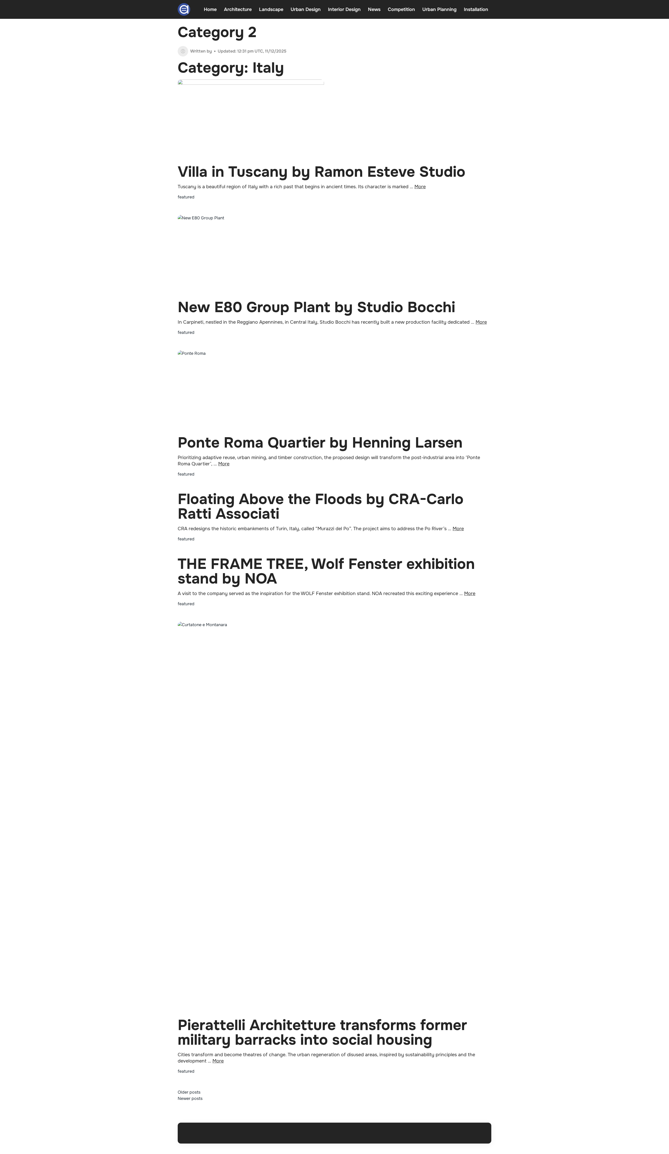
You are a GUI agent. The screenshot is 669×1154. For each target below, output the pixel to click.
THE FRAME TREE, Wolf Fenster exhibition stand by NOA (326, 571)
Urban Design (306, 9)
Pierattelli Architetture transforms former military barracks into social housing (322, 1032)
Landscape (271, 9)
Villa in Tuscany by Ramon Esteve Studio (321, 172)
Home (210, 9)
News (374, 9)
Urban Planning (439, 9)
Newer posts (190, 1098)
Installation (476, 9)
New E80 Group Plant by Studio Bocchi (316, 307)
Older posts (189, 1092)
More (420, 187)
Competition (401, 9)
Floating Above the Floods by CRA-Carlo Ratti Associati (321, 506)
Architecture (238, 9)
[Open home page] (184, 9)
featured (186, 197)
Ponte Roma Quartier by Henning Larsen (320, 442)
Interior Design (344, 9)
